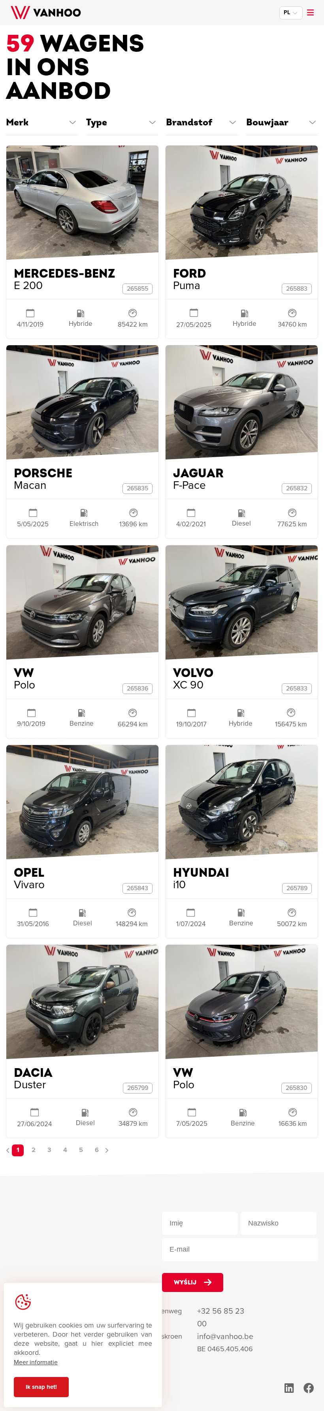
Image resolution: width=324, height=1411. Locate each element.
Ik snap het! (41, 1387)
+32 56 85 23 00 (220, 1317)
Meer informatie (36, 1362)
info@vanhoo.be (225, 1336)
